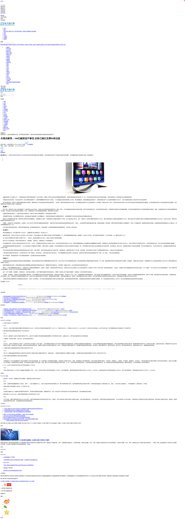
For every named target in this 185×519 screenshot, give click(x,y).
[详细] (28, 444)
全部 (64, 44)
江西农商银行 (6, 457)
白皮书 (5, 106)
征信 (4, 112)
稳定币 (7, 44)
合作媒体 (12, 481)
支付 (4, 103)
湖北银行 (5, 467)
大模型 (57, 310)
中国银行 (5, 109)
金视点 (24, 31)
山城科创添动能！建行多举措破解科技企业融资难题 (17, 411)
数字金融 (3, 44)
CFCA (5, 113)
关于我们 (3, 481)
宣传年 (5, 36)
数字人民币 (17, 44)
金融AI (27, 44)
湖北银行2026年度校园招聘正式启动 (12, 470)
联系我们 (7, 481)
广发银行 (5, 122)
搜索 (2, 41)
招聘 (10, 31)
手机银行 (5, 116)
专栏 (4, 34)
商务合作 (17, 481)
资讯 (4, 29)
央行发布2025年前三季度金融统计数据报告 (14, 416)
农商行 (5, 125)
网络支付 (22, 44)
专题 (4, 32)
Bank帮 (61, 44)
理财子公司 (6, 119)
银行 (4, 130)
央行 (4, 462)
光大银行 (50, 315)
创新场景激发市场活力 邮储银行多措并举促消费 (16, 410)
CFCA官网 (31, 481)
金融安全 (42, 44)
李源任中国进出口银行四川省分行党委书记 (17, 420)
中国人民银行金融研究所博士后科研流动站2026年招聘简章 (18, 465)
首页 (4, 28)
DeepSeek (8, 50)
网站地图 (22, 481)
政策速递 (34, 31)
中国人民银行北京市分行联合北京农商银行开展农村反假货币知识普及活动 (23, 408)
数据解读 (29, 31)
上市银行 (5, 124)
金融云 (34, 44)
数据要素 (41, 313)
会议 (12, 31)
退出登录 (3, 12)
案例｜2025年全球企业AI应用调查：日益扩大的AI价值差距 (18, 414)
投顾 (4, 107)
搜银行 (5, 39)
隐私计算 (11, 44)
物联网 (38, 44)
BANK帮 (8, 79)
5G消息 (5, 118)
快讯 (7, 31)
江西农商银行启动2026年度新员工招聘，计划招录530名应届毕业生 (20, 459)
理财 (17, 31)
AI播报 (5, 37)
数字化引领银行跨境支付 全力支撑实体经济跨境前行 (16, 417)
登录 (2, 1)
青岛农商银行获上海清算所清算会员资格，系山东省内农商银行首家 (20, 419)
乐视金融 (48, 296)
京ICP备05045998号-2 (17, 488)
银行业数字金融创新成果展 (52, 44)
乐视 (24, 144)
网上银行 (5, 110)
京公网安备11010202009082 (31, 488)
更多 (9, 320)
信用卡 (49, 309)
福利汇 (21, 31)
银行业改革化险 (55, 312)
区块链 (30, 44)
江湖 (15, 31)
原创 (4, 31)
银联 (4, 104)
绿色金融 (5, 121)
